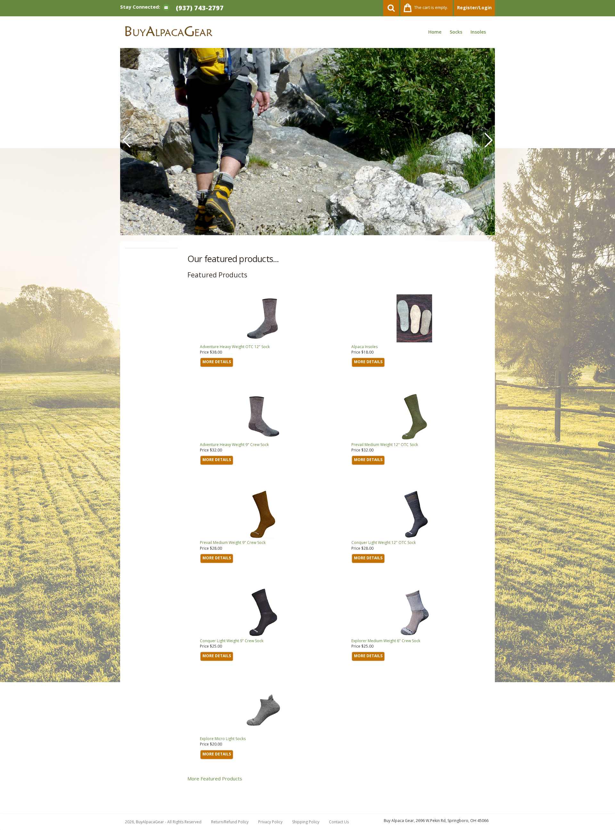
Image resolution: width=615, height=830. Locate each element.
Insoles (478, 32)
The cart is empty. (431, 7)
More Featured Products (214, 778)
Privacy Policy (270, 822)
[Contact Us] (166, 7)
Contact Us (339, 822)
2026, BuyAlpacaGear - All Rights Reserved (163, 822)
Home (434, 32)
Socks (456, 32)
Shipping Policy (305, 822)
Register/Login (474, 7)
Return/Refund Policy (230, 822)
